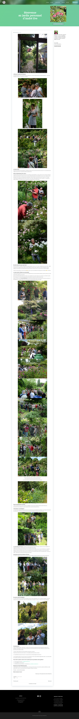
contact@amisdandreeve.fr (26, 661)
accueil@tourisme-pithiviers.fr (34, 663)
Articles (67, 2)
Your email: (56, 42)
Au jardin (51, 2)
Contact (63, 2)
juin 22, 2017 (19, 32)
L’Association (57, 2)
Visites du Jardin (19, 676)
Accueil (47, 2)
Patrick (15, 32)
